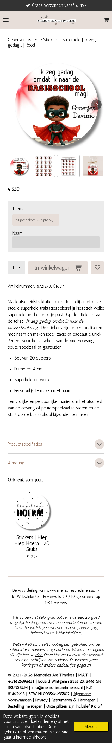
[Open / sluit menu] (5, 20)
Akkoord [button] (91, 726)
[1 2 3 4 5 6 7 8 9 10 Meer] (16, 267)
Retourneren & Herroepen (73, 699)
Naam (17, 233)
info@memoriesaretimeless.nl (57, 687)
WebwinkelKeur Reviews (37, 596)
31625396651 (22, 681)
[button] (19, 166)
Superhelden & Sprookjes (36, 220)
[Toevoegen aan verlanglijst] (97, 267)
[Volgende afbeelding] (96, 104)
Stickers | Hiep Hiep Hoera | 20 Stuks (32, 543)
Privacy (42, 699)
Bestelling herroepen (25, 706)
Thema (18, 208)
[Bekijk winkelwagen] (106, 20)
